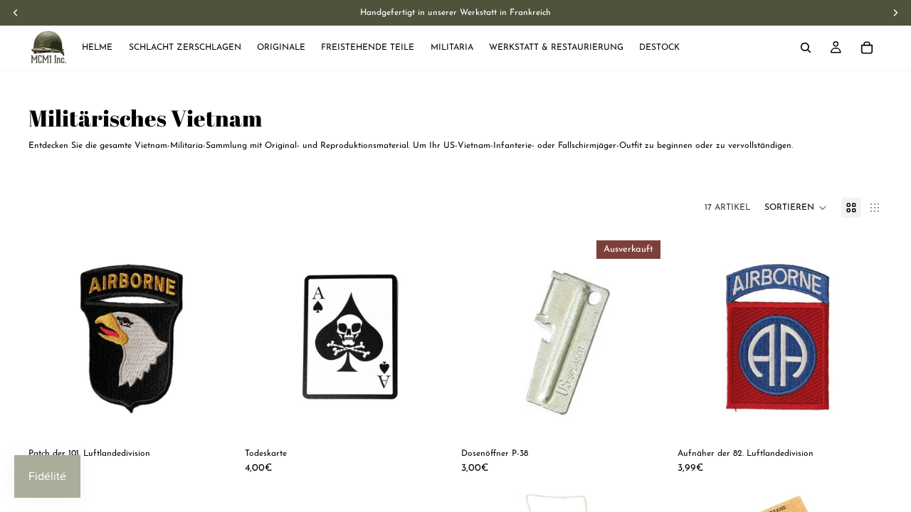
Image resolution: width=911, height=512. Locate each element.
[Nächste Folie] (212, 337)
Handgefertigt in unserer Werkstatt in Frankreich (455, 13)
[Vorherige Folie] (49, 337)
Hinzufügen (223, 417)
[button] (795, 207)
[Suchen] (805, 47)
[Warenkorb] (867, 47)
